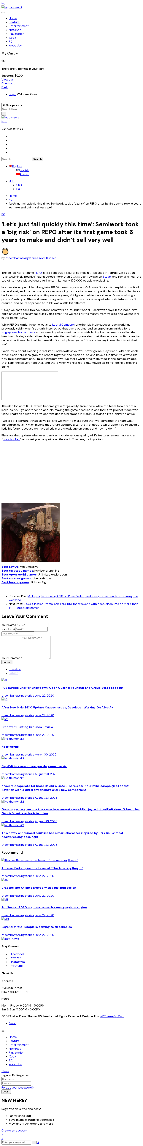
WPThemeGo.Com (112, 1016)
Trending (15, 669)
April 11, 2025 (47, 258)
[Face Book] (10, 137)
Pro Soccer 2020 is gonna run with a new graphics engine (44, 907)
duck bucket (11, 439)
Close (5, 1071)
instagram (18, 962)
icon (4, 3)
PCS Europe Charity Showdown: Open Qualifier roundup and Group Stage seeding (62, 688)
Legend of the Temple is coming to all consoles (36, 927)
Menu (12, 1023)
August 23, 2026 (46, 774)
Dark (4, 87)
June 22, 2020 (44, 695)
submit (7, 662)
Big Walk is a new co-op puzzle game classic (34, 766)
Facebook (18, 954)
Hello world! (10, 747)
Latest (13, 673)
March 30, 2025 (45, 754)
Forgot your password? (17, 1087)
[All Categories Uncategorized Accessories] (12, 105)
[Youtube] (10, 148)
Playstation (16, 1053)
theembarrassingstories (22, 258)
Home (13, 196)
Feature (14, 1041)
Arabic (24, 174)
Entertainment (19, 1045)
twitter (16, 958)
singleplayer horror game (18, 332)
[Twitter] (10, 140)
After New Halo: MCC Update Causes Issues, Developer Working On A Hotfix (57, 707)
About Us (15, 1064)
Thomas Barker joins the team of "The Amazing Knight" (42, 868)
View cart (8, 79)
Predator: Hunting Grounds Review (27, 727)
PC (11, 200)
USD (12, 181)
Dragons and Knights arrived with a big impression (38, 888)
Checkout (8, 83)
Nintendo (15, 1049)
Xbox (12, 1056)
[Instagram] (10, 144)
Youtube (17, 966)
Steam (107, 277)
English (17, 166)
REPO (38, 273)
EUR (19, 189)
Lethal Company (63, 325)
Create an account (14, 1130)
